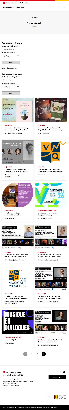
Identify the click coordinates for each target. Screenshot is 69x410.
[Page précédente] (25, 354)
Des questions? (57, 377)
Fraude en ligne (45, 407)
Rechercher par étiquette (10, 46)
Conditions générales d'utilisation (33, 407)
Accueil (34, 17)
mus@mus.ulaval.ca (13, 385)
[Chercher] (59, 7)
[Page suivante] (44, 354)
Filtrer (10, 62)
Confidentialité (54, 407)
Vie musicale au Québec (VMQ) (14, 7)
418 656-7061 (13, 383)
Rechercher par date (8, 53)
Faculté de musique (23, 3)
